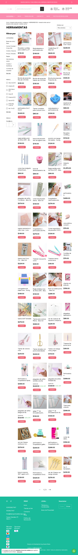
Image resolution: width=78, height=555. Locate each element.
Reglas (8, 56)
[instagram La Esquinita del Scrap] (7, 501)
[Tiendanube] (34, 548)
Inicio (19, 16)
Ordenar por (60, 25)
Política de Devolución (60, 16)
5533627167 (10, 511)
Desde (7, 121)
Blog (48, 16)
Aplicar (14, 125)
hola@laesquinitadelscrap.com (16, 514)
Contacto (40, 16)
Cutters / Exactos (11, 51)
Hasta (10, 121)
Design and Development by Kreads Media (38, 544)
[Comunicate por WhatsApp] (74, 551)
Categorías (9, 16)
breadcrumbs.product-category (19, 22)
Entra (55, 8)
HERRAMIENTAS (33, 22)
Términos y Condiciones (45, 506)
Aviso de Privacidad (47, 510)
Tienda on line (28, 16)
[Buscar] (42, 9)
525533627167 (11, 507)
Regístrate (56, 9)
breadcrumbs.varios (44, 22)
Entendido (19, 552)
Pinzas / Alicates (11, 53)
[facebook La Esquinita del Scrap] (11, 501)
